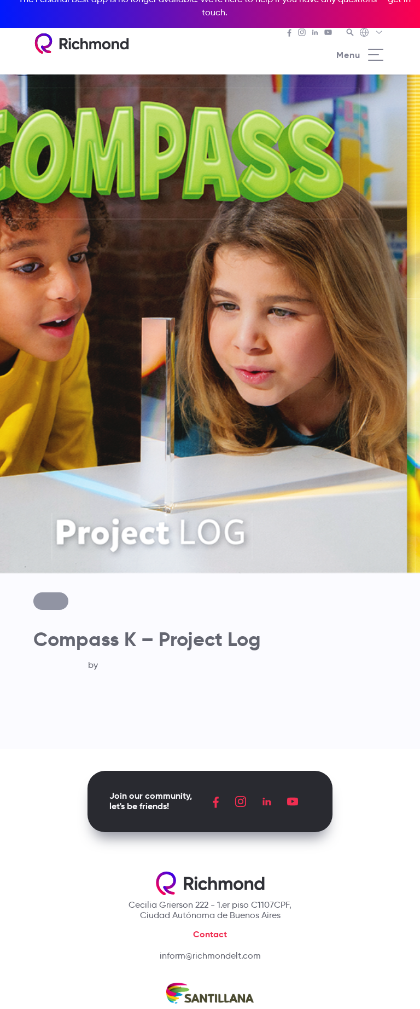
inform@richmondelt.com (210, 955)
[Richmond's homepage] (81, 43)
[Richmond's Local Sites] (372, 33)
